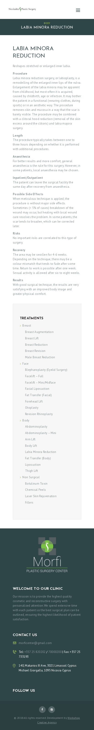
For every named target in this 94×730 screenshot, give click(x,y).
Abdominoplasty (36, 427)
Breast (26, 325)
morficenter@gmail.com (35, 643)
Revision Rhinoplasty (39, 414)
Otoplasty (31, 408)
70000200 (55, 652)
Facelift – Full (34, 376)
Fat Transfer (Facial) (38, 395)
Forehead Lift (34, 401)
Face (25, 364)
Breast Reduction (36, 345)
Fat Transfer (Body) (38, 458)
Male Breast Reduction (40, 357)
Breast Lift (32, 338)
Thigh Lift (31, 471)
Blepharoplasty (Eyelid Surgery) (46, 370)
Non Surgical (31, 477)
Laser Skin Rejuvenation (41, 496)
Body (47, 23)
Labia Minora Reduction (40, 452)
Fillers (29, 502)
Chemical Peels (35, 490)
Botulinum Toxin (36, 484)
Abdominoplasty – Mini (40, 433)
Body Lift (31, 446)
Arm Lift (30, 439)
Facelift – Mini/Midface (40, 382)
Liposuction (33, 465)
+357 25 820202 (35, 652)
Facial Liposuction (37, 389)
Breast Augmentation (39, 332)
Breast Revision (35, 351)
